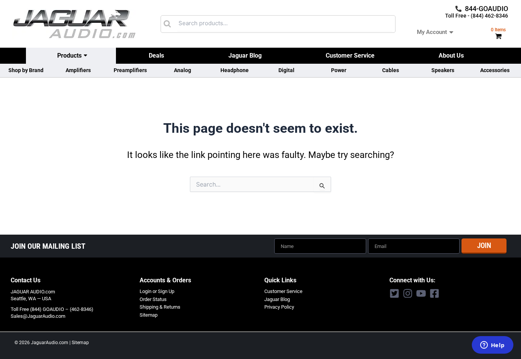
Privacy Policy (279, 307)
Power (338, 70)
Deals (156, 55)
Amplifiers (78, 70)
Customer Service (350, 55)
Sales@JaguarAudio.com (38, 316)
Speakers (442, 70)
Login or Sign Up (157, 291)
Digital (286, 70)
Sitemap (149, 315)
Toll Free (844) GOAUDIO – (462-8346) (52, 309)
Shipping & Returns (160, 307)
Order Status (153, 299)
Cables (390, 70)
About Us (451, 55)
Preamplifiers (130, 70)
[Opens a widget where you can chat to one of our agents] (492, 345)
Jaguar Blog (245, 55)
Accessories (495, 70)
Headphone (234, 70)
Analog (182, 70)
